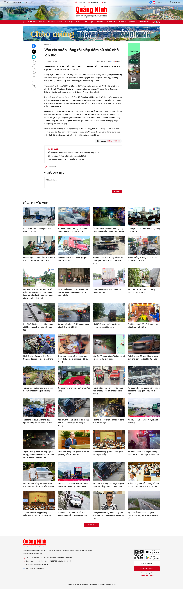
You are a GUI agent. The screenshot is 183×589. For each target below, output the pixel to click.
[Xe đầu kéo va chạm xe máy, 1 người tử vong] (144, 407)
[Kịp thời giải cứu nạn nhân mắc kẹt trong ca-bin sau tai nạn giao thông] (39, 344)
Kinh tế (41, 22)
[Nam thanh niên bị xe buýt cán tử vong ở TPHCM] (39, 216)
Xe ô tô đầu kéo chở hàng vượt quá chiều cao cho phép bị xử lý (143, 577)
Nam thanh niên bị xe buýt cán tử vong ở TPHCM (37, 229)
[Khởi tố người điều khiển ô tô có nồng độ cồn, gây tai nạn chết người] (39, 245)
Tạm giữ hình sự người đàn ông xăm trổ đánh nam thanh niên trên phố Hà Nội (108, 515)
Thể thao (122, 22)
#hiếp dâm (52, 166)
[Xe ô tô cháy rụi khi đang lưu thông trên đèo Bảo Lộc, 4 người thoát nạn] (144, 439)
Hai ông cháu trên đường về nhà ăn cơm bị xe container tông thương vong (108, 260)
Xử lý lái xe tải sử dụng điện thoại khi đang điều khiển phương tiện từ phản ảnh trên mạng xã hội (39, 579)
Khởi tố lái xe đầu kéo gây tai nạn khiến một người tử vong (107, 325)
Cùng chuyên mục (35, 203)
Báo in (106, 2)
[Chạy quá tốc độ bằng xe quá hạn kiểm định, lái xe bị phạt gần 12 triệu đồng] (74, 344)
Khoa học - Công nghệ (94, 22)
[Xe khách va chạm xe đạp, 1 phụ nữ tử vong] (74, 375)
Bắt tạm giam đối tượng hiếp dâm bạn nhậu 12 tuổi (67, 156)
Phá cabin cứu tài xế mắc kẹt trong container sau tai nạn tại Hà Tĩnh (73, 485)
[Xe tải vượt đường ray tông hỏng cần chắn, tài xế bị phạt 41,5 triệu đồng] (109, 471)
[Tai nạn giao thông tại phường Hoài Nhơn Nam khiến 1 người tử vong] (39, 375)
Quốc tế (132, 22)
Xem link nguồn (113, 141)
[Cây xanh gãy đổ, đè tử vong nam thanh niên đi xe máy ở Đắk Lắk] (109, 532)
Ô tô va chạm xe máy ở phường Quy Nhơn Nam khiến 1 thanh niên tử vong (108, 229)
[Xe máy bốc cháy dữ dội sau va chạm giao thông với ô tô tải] (74, 312)
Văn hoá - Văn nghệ (64, 22)
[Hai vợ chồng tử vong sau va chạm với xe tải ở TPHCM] (144, 245)
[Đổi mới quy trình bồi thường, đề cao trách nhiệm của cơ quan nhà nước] (144, 471)
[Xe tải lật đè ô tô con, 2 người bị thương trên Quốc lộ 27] (144, 277)
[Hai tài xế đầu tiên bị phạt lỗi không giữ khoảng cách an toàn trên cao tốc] (39, 312)
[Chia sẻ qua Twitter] (34, 51)
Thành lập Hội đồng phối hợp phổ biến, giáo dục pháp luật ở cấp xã (37, 514)
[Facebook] (150, 2)
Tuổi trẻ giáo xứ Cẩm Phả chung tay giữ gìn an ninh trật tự (143, 325)
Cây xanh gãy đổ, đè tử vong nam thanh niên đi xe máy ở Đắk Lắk (107, 545)
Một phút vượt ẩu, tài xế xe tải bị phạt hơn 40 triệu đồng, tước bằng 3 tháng (73, 423)
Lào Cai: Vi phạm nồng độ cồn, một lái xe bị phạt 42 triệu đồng (109, 357)
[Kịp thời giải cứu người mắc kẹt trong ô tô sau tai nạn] (109, 407)
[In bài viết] (34, 68)
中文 (164, 2)
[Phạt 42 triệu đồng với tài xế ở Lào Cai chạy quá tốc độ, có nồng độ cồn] (39, 471)
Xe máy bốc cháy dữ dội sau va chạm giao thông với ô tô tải (73, 325)
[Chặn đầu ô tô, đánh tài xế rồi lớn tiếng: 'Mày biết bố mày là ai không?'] (74, 500)
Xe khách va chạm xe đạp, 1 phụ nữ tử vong (74, 389)
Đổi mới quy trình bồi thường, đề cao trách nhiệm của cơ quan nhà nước (143, 485)
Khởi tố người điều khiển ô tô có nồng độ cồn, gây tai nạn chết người (39, 259)
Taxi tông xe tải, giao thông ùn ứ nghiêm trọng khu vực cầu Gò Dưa (37, 421)
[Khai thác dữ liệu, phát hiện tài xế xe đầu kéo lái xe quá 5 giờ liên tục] (74, 564)
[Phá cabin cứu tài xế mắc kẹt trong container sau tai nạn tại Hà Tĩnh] (74, 471)
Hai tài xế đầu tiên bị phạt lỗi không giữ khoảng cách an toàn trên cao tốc (38, 327)
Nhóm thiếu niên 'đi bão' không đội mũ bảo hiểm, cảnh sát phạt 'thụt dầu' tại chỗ (73, 292)
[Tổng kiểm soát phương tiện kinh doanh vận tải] (109, 277)
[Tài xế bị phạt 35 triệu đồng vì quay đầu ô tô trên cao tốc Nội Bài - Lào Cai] (144, 344)
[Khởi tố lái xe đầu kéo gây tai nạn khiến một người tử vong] (109, 312)
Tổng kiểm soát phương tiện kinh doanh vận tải (107, 290)
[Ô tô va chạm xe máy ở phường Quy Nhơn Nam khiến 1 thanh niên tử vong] (109, 216)
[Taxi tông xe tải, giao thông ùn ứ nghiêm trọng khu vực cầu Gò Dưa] (39, 407)
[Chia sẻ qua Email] (34, 57)
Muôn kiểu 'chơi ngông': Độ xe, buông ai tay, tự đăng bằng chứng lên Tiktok (74, 547)
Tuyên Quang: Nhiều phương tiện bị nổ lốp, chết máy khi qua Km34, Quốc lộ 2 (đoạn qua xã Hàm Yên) (38, 455)
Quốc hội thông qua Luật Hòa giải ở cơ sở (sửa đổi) (108, 453)
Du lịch (79, 22)
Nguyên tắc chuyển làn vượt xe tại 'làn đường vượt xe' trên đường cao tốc (143, 515)
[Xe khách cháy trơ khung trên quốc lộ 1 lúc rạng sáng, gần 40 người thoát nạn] (144, 375)
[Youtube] (154, 2)
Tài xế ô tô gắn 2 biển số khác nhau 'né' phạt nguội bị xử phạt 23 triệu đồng (108, 391)
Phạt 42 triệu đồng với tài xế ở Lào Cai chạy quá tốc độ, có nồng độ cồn (38, 485)
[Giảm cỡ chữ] (34, 80)
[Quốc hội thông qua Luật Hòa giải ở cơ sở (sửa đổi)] (109, 439)
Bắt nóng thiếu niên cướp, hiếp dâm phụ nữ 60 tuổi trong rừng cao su (74, 153)
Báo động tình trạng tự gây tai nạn (107, 576)
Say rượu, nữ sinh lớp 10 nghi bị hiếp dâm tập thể (66, 159)
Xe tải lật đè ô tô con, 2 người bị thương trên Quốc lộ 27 (141, 290)
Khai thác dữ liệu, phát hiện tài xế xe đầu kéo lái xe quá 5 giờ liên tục (73, 577)
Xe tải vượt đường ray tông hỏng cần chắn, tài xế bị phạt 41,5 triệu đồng (108, 485)
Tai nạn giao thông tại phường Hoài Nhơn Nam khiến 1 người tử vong (38, 389)
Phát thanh (94, 2)
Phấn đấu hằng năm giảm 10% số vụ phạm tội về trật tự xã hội (73, 453)
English (159, 2)
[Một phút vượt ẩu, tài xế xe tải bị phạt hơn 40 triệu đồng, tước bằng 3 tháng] (74, 407)
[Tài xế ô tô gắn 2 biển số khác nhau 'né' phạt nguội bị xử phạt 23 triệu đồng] (109, 375)
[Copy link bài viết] (34, 62)
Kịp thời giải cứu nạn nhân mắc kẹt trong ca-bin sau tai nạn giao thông (38, 357)
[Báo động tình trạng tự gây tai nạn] (109, 564)
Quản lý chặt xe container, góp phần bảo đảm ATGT (73, 259)
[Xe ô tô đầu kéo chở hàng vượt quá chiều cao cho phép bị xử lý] (144, 564)
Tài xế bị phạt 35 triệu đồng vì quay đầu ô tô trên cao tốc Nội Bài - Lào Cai (143, 359)
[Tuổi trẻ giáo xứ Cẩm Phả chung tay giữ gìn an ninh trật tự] (144, 312)
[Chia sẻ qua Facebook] (34, 46)
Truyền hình (81, 2)
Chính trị (31, 22)
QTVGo (156, 22)
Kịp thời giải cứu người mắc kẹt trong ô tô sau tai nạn (108, 421)
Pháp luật (111, 22)
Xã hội (50, 22)
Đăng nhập (176, 2)
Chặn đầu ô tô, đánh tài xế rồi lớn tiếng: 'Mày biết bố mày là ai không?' (73, 514)
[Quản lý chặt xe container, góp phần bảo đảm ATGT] (74, 245)
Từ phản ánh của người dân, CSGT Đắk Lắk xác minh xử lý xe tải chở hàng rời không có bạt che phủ (37, 547)
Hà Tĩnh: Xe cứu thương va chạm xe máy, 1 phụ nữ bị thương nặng (73, 229)
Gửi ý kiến (117, 191)
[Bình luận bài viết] (34, 86)
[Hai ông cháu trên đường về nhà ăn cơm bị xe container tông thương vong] (109, 245)
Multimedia (143, 22)
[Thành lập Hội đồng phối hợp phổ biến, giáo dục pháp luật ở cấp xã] (39, 500)
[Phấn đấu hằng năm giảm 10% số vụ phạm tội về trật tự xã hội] (74, 439)
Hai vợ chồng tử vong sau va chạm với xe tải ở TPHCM (142, 259)
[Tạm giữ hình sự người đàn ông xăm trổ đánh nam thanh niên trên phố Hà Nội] (109, 500)
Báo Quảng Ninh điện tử (91, 12)
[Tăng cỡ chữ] (34, 73)
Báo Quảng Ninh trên (103, 61)
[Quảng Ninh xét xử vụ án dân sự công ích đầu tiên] (144, 216)
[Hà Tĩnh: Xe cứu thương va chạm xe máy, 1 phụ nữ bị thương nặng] (74, 216)
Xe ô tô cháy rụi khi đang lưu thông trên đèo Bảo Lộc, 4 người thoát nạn (143, 453)
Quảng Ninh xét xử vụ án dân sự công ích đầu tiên (144, 229)
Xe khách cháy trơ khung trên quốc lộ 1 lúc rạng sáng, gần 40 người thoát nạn (144, 391)
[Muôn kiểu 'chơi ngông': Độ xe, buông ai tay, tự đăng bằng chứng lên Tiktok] (74, 532)
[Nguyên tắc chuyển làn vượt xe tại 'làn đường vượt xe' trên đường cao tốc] (144, 500)
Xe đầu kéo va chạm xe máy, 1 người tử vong (143, 421)
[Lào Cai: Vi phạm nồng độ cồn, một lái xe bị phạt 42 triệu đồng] (109, 344)
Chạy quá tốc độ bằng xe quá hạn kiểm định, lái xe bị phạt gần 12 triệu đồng (73, 359)
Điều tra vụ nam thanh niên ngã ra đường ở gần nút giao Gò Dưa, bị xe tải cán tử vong (143, 547)
